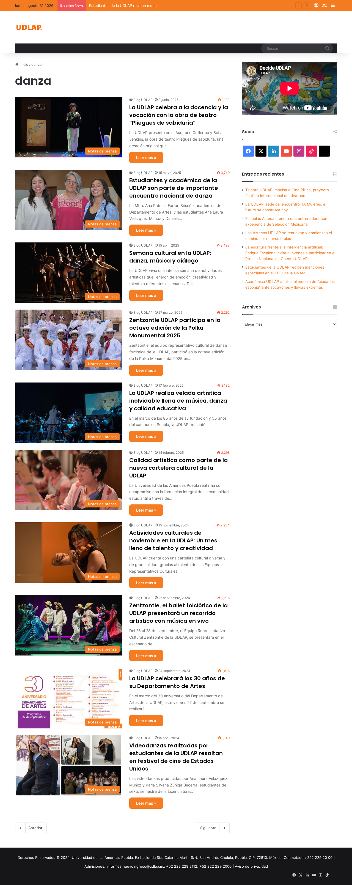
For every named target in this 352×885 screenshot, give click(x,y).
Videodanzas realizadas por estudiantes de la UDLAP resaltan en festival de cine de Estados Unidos (176, 757)
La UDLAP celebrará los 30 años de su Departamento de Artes (177, 682)
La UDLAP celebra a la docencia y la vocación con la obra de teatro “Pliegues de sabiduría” (178, 115)
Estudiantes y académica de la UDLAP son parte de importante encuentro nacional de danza (173, 188)
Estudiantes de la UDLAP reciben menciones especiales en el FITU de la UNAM (157, 5)
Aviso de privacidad (251, 866)
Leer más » (146, 157)
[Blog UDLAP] (29, 27)
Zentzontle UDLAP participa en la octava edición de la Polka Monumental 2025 (175, 327)
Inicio (23, 64)
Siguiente (208, 828)
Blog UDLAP (143, 100)
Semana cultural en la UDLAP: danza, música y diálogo (170, 256)
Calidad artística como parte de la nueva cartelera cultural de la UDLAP (178, 467)
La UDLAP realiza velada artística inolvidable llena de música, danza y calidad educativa (178, 400)
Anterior (35, 828)
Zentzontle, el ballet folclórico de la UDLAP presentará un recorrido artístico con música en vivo (178, 613)
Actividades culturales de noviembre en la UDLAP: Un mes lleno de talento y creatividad (173, 540)
